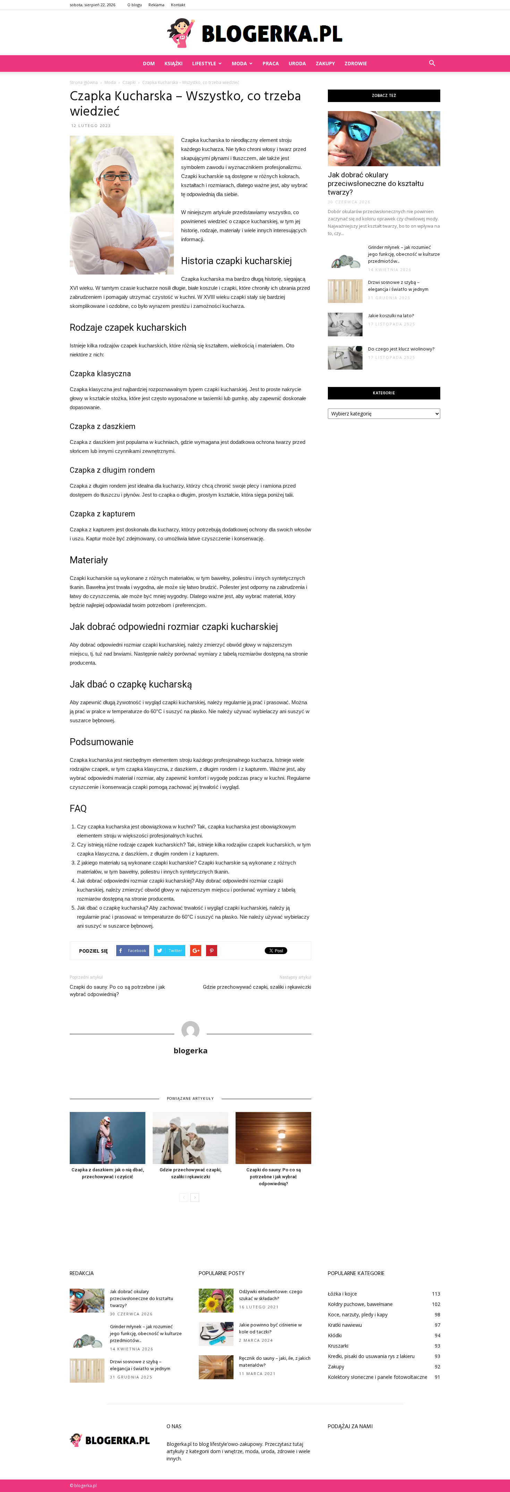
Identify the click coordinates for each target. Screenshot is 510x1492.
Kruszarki (338, 1345)
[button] (432, 63)
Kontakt (178, 4)
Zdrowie (356, 63)
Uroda (297, 63)
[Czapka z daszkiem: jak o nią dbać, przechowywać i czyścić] (107, 1138)
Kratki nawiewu (345, 1325)
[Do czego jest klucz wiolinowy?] (345, 358)
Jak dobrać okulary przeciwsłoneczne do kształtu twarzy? (376, 183)
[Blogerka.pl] (255, 33)
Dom (149, 63)
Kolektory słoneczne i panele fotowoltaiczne (377, 1377)
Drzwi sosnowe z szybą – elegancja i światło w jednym (398, 286)
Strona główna (84, 82)
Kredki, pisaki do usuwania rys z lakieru (371, 1356)
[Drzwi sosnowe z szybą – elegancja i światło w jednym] (345, 291)
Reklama (156, 4)
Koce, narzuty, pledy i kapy (358, 1314)
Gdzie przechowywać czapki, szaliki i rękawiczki (257, 987)
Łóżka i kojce (342, 1293)
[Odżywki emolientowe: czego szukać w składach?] (216, 1301)
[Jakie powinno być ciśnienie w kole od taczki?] (216, 1334)
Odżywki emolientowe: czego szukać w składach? (271, 1295)
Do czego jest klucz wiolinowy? (401, 349)
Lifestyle (204, 63)
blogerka (190, 1050)
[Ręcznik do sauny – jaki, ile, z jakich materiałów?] (216, 1367)
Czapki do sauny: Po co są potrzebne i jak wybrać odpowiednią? (117, 990)
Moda (239, 63)
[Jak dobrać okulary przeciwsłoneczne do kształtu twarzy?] (384, 138)
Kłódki (335, 1335)
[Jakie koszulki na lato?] (345, 325)
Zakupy (325, 63)
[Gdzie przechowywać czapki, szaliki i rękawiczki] (190, 1138)
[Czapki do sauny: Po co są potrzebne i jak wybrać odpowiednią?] (273, 1138)
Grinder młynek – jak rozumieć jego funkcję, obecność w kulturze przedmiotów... (404, 254)
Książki (173, 63)
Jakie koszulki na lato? (391, 316)
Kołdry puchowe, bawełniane (360, 1304)
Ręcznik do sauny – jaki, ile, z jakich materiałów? (275, 1362)
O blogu (134, 4)
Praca (271, 63)
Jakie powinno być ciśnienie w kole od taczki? (270, 1328)
